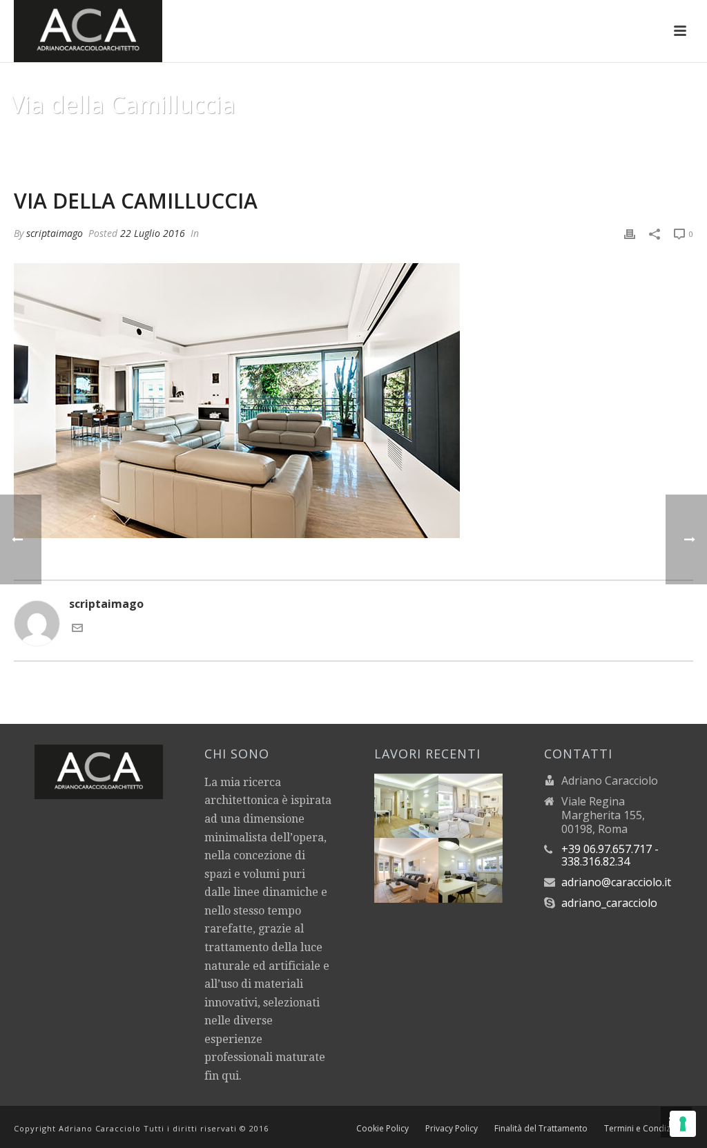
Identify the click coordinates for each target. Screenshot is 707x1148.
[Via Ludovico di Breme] (422, 866)
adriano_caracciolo (609, 903)
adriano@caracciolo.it (616, 882)
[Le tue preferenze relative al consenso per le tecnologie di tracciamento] (683, 1124)
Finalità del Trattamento (541, 1128)
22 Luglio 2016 (152, 233)
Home (560, 139)
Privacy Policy (451, 1128)
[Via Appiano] (422, 801)
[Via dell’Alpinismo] (487, 801)
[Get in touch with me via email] (77, 629)
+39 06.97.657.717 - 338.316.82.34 (610, 855)
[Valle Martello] (487, 866)
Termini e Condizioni (644, 1128)
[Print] (629, 233)
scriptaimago (54, 233)
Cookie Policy (382, 1128)
